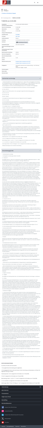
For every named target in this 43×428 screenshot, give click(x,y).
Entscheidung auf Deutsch (22, 42)
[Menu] (37, 3)
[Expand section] (40, 387)
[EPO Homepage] (7, 2)
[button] (21, 78)
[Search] (35, 3)
